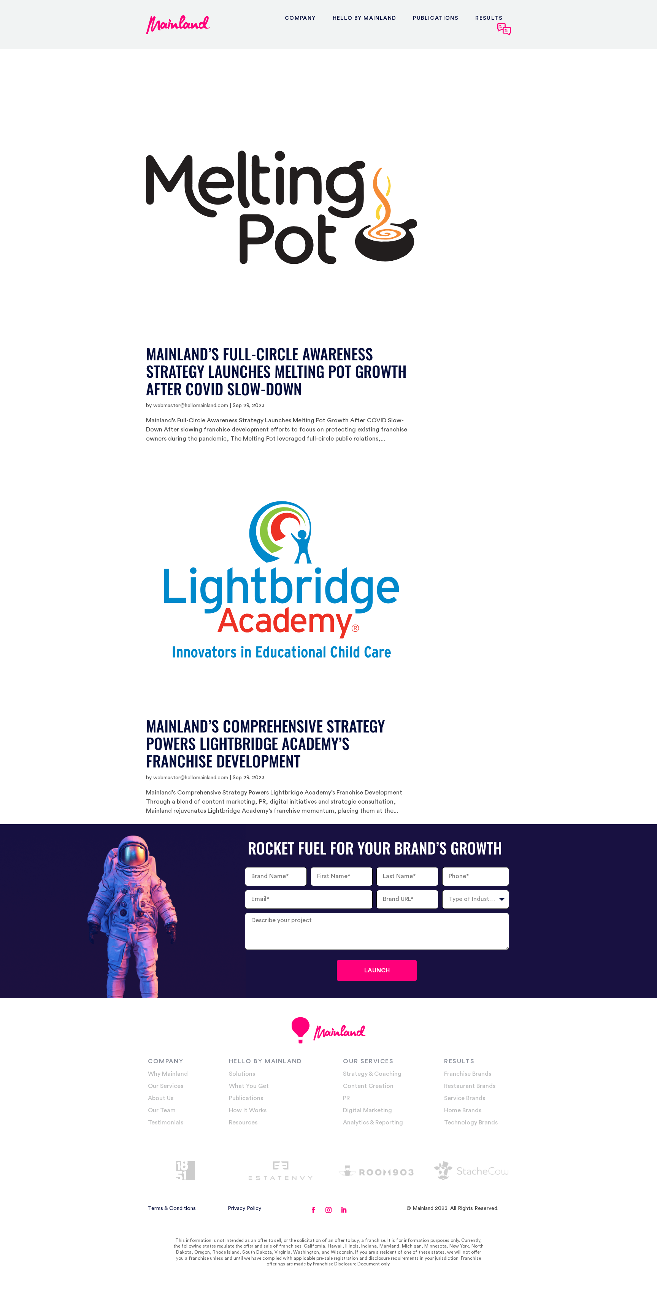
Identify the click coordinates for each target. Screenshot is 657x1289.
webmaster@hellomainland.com (190, 405)
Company (300, 18)
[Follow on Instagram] (328, 1210)
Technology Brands (471, 1122)
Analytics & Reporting (373, 1122)
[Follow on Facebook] (313, 1210)
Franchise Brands (467, 1074)
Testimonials (165, 1122)
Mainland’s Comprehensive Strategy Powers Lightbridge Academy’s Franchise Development (265, 743)
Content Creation (368, 1086)
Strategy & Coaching (372, 1074)
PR (346, 1098)
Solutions (242, 1074)
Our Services (165, 1086)
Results (489, 18)
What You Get (249, 1086)
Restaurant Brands (469, 1086)
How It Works (248, 1110)
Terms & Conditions (172, 1208)
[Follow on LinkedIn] (344, 1210)
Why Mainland (168, 1074)
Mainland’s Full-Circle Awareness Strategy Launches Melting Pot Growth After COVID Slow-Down (276, 371)
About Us (160, 1098)
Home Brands (462, 1110)
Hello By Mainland (365, 18)
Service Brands (464, 1098)
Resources (243, 1122)
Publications (436, 18)
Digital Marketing (367, 1110)
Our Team (162, 1110)
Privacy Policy (244, 1208)
